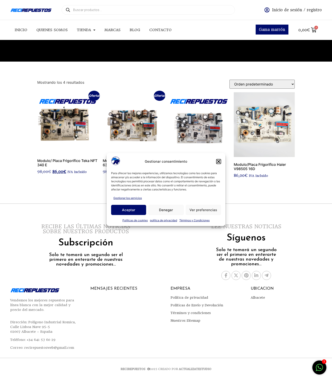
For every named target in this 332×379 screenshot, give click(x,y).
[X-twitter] (236, 275)
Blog (135, 30)
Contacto (160, 30)
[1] (319, 369)
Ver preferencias (203, 210)
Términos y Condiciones (194, 220)
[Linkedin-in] (256, 275)
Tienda (84, 30)
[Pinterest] (246, 275)
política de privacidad (163, 220)
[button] (218, 161)
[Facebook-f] (225, 275)
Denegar (166, 210)
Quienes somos (52, 30)
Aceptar (128, 210)
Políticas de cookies (135, 220)
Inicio (21, 30)
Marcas (112, 30)
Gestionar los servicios (127, 198)
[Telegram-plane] (266, 275)
